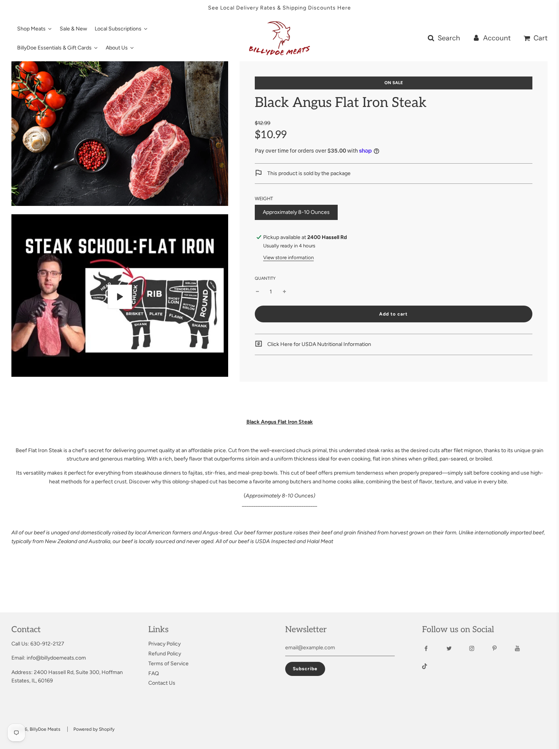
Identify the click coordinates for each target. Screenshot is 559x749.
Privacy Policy (164, 644)
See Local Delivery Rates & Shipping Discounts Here (279, 8)
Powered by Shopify (93, 729)
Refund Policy (164, 653)
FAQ (153, 673)
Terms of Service (168, 663)
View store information (288, 257)
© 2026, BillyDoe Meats (35, 729)
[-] (257, 292)
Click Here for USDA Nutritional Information (318, 344)
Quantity (265, 278)
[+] (284, 292)
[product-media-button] (120, 297)
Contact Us (161, 683)
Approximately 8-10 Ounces (296, 212)
